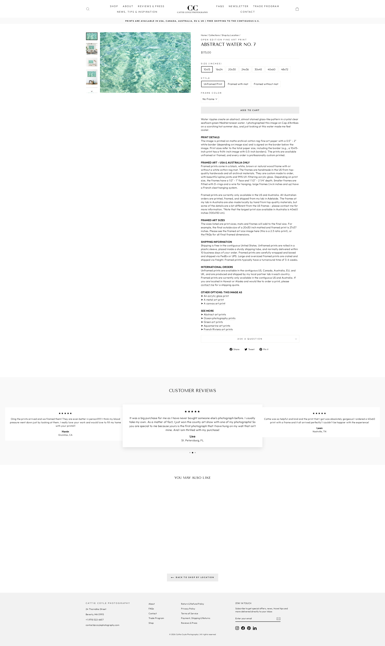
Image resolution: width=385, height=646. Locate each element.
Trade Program (156, 618)
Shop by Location (230, 35)
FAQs (220, 6)
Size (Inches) (211, 63)
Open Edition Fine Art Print (224, 39)
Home (204, 35)
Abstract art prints (215, 314)
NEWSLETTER (239, 6)
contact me (207, 284)
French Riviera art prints (218, 329)
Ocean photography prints (219, 318)
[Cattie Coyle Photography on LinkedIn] (255, 628)
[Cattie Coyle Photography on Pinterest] (249, 628)
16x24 (219, 69)
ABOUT (128, 6)
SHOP (114, 6)
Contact (153, 613)
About (152, 604)
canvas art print (215, 303)
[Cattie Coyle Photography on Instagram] (237, 628)
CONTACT (247, 11)
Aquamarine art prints (217, 325)
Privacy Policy (188, 608)
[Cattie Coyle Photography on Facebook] (243, 628)
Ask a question (250, 338)
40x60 (272, 69)
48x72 (284, 69)
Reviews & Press (189, 623)
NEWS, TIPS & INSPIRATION (137, 11)
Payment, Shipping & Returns (195, 618)
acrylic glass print (218, 295)
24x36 (245, 69)
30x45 (258, 69)
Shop (151, 623)
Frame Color (211, 93)
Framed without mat (266, 83)
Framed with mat (238, 83)
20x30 (232, 69)
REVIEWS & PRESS (151, 6)
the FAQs (206, 234)
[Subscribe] (278, 619)
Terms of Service (189, 613)
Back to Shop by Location (194, 577)
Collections (214, 35)
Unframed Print (213, 83)
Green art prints (213, 321)
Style (205, 78)
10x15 (207, 69)
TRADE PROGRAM (266, 6)
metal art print (215, 299)
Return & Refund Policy (192, 604)
